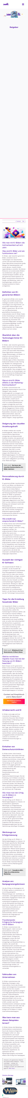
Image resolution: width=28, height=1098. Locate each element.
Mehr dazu (12, 1068)
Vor (23, 221)
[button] (3, 1081)
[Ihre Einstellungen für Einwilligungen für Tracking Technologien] (2, 1095)
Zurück (18, 221)
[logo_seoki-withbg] (5, 2)
